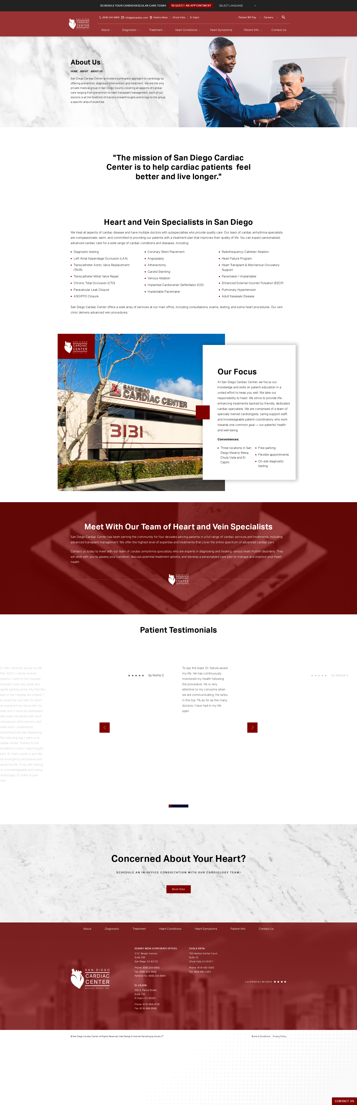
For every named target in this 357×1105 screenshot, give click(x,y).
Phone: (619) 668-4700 (147, 1004)
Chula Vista (179, 17)
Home (74, 71)
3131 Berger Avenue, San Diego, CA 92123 (146, 957)
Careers (268, 17)
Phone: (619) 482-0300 (201, 968)
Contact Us (278, 30)
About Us (97, 71)
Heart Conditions (186, 30)
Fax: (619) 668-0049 (146, 1008)
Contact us (78, 551)
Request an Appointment (191, 5)
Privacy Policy (279, 1036)
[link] (265, 981)
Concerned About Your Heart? (178, 864)
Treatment (156, 30)
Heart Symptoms (221, 30)
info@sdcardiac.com (136, 18)
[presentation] (104, 727)
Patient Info (251, 30)
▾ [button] (111, 30)
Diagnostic (129, 30)
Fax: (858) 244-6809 (146, 972)
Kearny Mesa (160, 17)
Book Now (178, 889)
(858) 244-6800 (110, 17)
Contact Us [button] (344, 1101)
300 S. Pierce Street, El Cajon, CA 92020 (146, 994)
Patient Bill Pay (247, 17)
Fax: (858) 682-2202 (200, 972)
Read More (181, 806)
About (105, 30)
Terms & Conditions (261, 1036)
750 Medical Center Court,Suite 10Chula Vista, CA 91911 (203, 957)
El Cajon (194, 17)
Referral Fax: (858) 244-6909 (150, 976)
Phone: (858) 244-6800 (147, 968)
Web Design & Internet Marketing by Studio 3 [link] (141, 1036)
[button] (283, 18)
